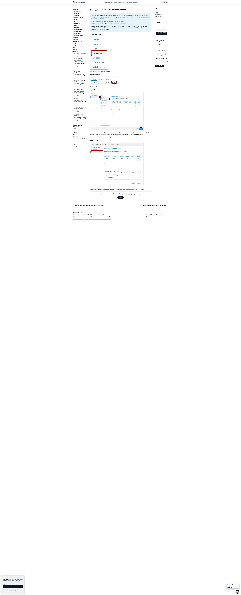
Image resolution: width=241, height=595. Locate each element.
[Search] (161, 2)
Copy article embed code (161, 33)
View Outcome (158, 16)
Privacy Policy (159, 54)
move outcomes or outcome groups (136, 189)
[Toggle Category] (72, 9)
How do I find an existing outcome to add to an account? (134, 216)
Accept (12, 586)
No (160, 48)
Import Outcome (158, 14)
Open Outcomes (158, 10)
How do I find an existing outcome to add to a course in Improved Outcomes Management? (142, 214)
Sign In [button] (120, 197)
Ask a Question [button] (159, 65)
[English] (79, 2)
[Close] (23, 577)
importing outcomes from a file (122, 23)
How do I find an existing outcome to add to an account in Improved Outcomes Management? (94, 216)
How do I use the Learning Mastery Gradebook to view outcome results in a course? (92, 219)
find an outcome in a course (121, 27)
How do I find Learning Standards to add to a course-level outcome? (88, 214)
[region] (13, 585)
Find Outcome (158, 12)
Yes (160, 44)
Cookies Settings (12, 590)
